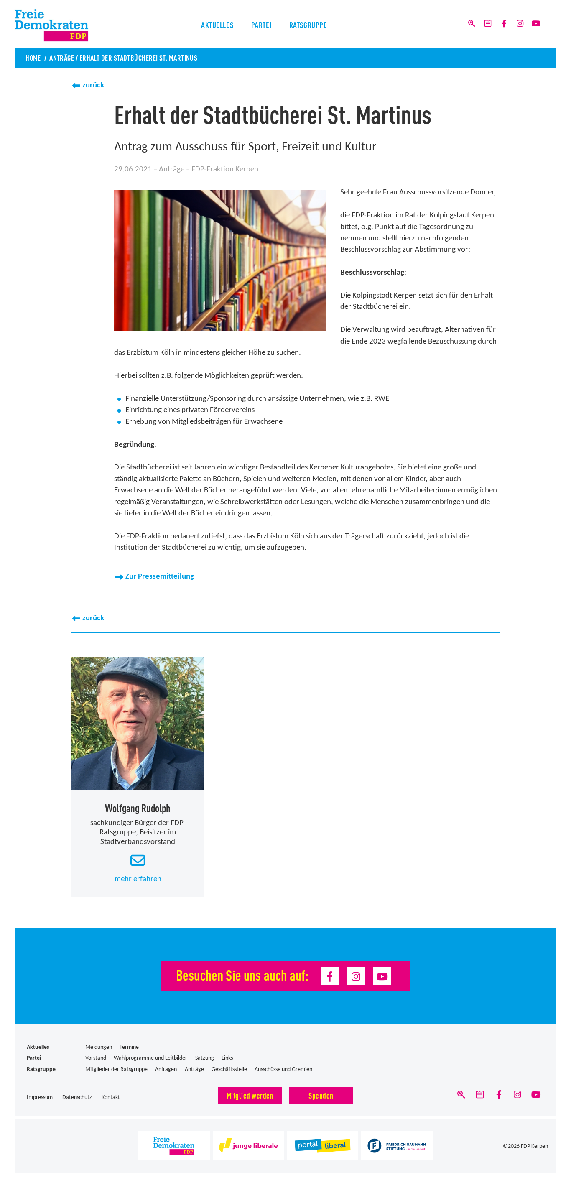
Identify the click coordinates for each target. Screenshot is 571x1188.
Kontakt (111, 1097)
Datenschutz (77, 1097)
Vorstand (95, 1058)
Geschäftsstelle (229, 1069)
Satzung (204, 1058)
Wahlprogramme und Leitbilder (150, 1058)
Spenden (320, 1095)
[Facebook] (503, 24)
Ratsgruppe (308, 24)
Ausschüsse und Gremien (283, 1069)
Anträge (61, 57)
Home (33, 57)
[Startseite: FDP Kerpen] (65, 25)
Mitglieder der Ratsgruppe (116, 1069)
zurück (93, 85)
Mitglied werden (250, 1095)
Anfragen (166, 1069)
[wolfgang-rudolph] (137, 723)
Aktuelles (217, 24)
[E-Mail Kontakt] (138, 861)
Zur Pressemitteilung (159, 577)
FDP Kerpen (534, 1146)
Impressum (40, 1097)
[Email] (488, 24)
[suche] (472, 24)
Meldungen (98, 1047)
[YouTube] (536, 24)
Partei (261, 24)
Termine (129, 1047)
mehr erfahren (138, 879)
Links (227, 1058)
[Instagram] (520, 24)
